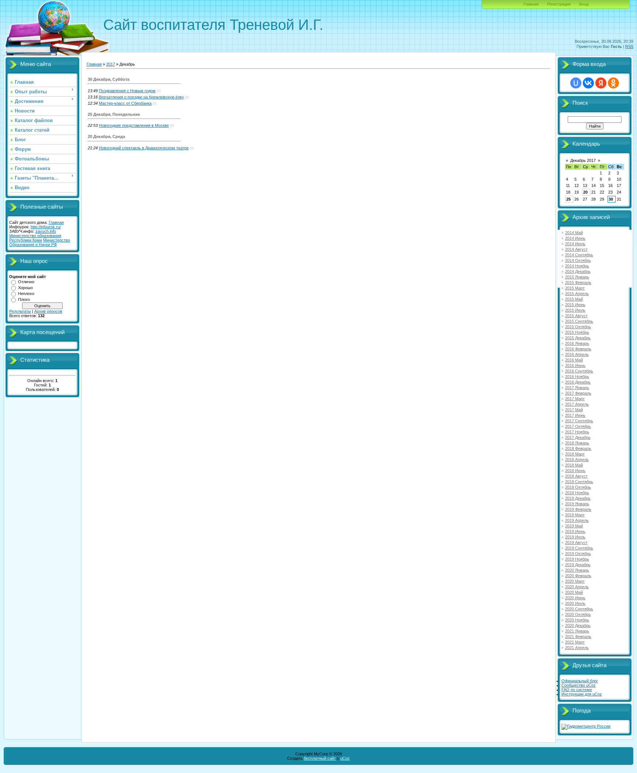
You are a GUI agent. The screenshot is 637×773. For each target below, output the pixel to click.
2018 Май (574, 465)
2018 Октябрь (578, 487)
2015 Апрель (577, 293)
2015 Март (575, 288)
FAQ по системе (576, 689)
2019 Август (576, 542)
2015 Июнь (575, 304)
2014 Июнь (575, 238)
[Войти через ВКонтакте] (588, 83)
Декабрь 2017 (583, 160)
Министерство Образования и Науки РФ (39, 242)
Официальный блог (579, 681)
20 (585, 192)
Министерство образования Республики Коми (35, 237)
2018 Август (576, 476)
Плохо (24, 299)
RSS (629, 46)
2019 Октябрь (578, 553)
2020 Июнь (575, 598)
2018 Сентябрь (579, 481)
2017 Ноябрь (577, 432)
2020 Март (575, 581)
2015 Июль (575, 310)
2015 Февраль (578, 282)
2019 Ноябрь (577, 559)
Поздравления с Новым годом (127, 91)
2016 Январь (577, 343)
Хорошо (25, 287)
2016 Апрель (577, 354)
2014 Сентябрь (579, 255)
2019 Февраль (578, 509)
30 (611, 199)
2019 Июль (575, 537)
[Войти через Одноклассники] (613, 83)
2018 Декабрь (578, 498)
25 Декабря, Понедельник (114, 114)
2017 (110, 64)
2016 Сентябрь (579, 371)
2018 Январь (577, 443)
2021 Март (575, 642)
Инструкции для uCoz (581, 694)
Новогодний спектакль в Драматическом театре (144, 148)
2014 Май (574, 232)
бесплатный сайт (320, 758)
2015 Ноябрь (577, 332)
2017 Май (574, 410)
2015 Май (574, 299)
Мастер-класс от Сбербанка (125, 103)
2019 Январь (577, 504)
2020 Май (574, 592)
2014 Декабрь (578, 271)
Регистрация (559, 4)
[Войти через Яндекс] (600, 83)
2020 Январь (577, 570)
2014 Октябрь (578, 260)
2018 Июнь (575, 470)
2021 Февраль (578, 636)
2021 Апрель (577, 647)
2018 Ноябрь (577, 493)
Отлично (26, 282)
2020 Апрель (577, 587)
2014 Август (576, 249)
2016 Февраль (578, 349)
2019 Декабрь (578, 564)
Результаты (20, 311)
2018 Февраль (578, 448)
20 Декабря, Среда (106, 136)
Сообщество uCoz (578, 685)
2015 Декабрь (578, 338)
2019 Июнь (575, 531)
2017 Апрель (577, 404)
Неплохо (26, 293)
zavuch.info (45, 231)
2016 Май (574, 360)
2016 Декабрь (578, 382)
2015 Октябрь (578, 327)
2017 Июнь (575, 415)
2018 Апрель (577, 459)
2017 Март (575, 398)
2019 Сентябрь (579, 548)
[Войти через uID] (575, 83)
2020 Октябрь (578, 614)
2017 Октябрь (578, 426)
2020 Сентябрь (579, 609)
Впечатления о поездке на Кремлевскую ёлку (141, 97)
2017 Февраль (578, 393)
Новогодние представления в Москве (134, 125)
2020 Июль (575, 603)
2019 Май (574, 526)
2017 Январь (577, 387)
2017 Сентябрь (579, 421)
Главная (531, 4)
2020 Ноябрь (577, 620)
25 (568, 199)
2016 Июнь (575, 365)
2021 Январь (577, 631)
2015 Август (576, 315)
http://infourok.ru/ (46, 227)
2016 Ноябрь (577, 376)
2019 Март (575, 515)
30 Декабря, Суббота (108, 79)
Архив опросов (48, 311)
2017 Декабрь (578, 437)
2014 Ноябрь (577, 266)
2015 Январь (577, 277)
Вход (583, 4)
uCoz (345, 758)
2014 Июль (575, 244)
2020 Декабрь (578, 625)
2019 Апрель (577, 520)
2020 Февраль (578, 575)
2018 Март (575, 454)
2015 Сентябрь (579, 321)
